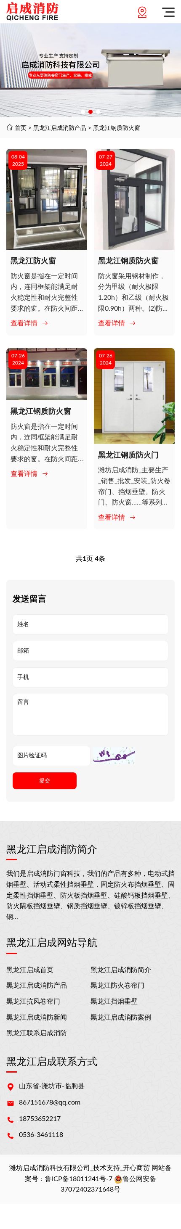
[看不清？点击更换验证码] (114, 755)
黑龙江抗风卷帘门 (33, 1001)
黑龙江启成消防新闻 (36, 1017)
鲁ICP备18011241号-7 (78, 1179)
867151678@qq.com (49, 1102)
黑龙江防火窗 (33, 261)
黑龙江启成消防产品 (59, 128)
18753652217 (40, 1118)
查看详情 (24, 323)
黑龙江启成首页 (29, 970)
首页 (21, 128)
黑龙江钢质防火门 (128, 455)
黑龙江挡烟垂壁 (114, 1001)
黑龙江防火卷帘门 (117, 985)
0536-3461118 (41, 1134)
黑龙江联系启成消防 (36, 1033)
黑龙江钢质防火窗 (116, 128)
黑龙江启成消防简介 (120, 970)
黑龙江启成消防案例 (120, 1017)
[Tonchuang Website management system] (32, 11)
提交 (44, 780)
